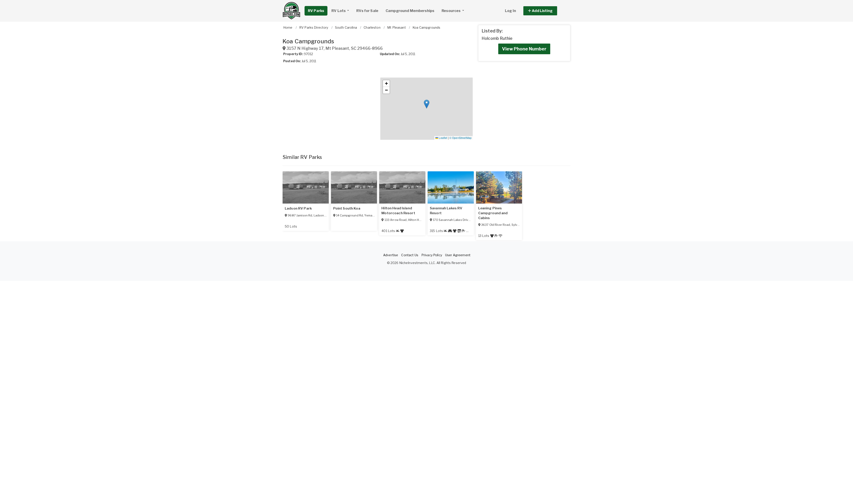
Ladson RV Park (298, 208)
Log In (510, 11)
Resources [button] (451, 11)
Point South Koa (346, 208)
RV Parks (316, 11)
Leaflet (442, 138)
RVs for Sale (367, 11)
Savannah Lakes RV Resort (446, 210)
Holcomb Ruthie (497, 38)
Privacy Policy (431, 255)
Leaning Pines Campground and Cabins (493, 213)
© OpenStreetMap (460, 138)
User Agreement (457, 255)
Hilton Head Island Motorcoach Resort (398, 210)
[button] (545, 11)
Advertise (390, 255)
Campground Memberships (410, 11)
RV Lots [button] (338, 11)
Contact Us (409, 255)
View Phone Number (524, 49)
